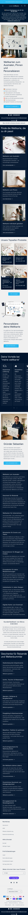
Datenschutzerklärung (8, 834)
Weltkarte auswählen (8, 795)
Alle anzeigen (14, 294)
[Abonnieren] (23, 873)
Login (4, 855)
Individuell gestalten (8, 759)
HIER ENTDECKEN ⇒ (11, 345)
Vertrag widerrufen (7, 864)
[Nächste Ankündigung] (25, 1)
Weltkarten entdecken (8, 813)
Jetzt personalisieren (8, 232)
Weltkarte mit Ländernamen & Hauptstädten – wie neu (7, 281)
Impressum (5, 825)
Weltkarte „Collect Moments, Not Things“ (6, 259)
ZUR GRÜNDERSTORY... (12, 463)
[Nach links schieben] (11, 408)
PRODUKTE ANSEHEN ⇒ (12, 106)
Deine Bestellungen (7, 858)
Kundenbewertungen (8, 861)
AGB (4, 828)
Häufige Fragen (6, 846)
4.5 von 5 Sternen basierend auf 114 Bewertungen (14, 118)
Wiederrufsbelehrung (8, 831)
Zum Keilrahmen (7, 199)
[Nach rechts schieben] (16, 408)
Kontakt (4, 843)
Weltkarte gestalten (8, 673)
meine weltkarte (13, 901)
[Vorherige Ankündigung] (2, 1)
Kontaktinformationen (20, 904)
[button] (2, 5)
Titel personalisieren (8, 776)
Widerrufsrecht (8, 904)
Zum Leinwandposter (8, 165)
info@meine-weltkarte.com (14, 20)
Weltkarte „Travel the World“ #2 (20, 258)
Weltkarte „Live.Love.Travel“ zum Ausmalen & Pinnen (20, 281)
